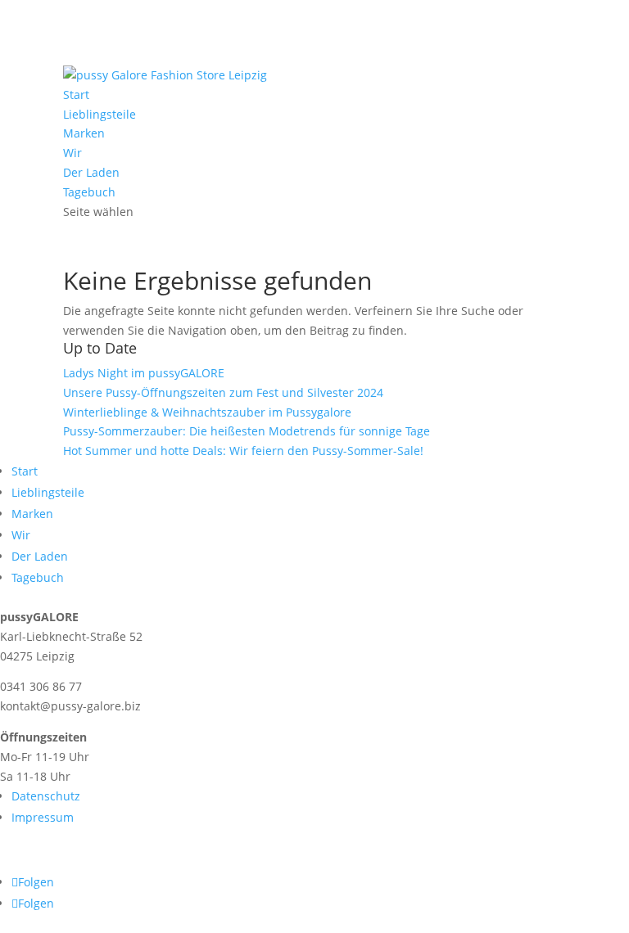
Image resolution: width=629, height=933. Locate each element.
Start (76, 94)
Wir (72, 152)
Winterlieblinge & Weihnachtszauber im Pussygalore (207, 412)
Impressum (42, 817)
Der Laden (91, 172)
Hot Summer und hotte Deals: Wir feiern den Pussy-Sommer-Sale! (243, 450)
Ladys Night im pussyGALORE (143, 373)
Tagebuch (89, 192)
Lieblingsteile (99, 114)
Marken (84, 133)
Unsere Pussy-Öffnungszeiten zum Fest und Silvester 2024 (223, 392)
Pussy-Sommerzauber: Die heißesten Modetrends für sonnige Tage (246, 431)
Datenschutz (45, 796)
